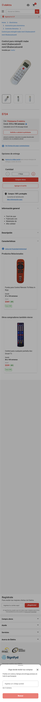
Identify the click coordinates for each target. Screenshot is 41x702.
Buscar (20, 696)
